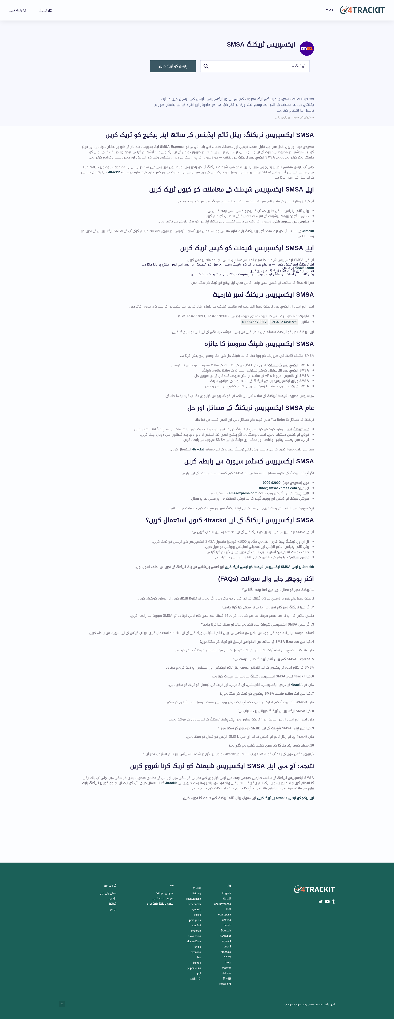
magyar (226, 967)
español (226, 941)
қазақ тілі (225, 983)
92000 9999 (272, 483)
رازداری (112, 898)
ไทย (199, 957)
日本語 (227, 978)
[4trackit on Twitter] (320, 902)
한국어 (197, 888)
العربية (227, 898)
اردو (198, 973)
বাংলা (228, 909)
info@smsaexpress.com (278, 488)
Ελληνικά (225, 935)
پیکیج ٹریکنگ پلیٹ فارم (160, 903)
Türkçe (197, 962)
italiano (226, 973)
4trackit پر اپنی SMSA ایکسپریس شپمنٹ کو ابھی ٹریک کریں (269, 567)
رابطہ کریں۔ (15, 10)
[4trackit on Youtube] (327, 902)
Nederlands (194, 904)
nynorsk (196, 909)
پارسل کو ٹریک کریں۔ (172, 66)
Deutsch (226, 930)
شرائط (112, 903)
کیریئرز (43, 10)
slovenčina (194, 936)
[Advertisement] (239, 84)
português (195, 920)
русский (196, 930)
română (196, 925)
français (226, 951)
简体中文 (195, 978)
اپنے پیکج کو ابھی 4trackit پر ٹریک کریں (285, 798)
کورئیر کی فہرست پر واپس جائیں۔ (293, 117)
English (226, 893)
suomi (227, 946)
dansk (227, 925)
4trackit (114, 172)
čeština (226, 919)
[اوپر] (62, 1004)
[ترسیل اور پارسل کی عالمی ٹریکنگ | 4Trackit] (362, 10)
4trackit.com (304, 267)
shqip (198, 946)
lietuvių (196, 893)
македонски (193, 898)
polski (197, 914)
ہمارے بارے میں (108, 893)
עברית (227, 957)
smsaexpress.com (243, 493)
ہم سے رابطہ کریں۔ (163, 898)
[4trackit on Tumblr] (333, 902)
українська (194, 968)
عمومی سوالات (165, 893)
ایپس (113, 909)
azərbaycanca (222, 903)
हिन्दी (228, 962)
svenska (196, 952)
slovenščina (194, 941)
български (224, 914)
